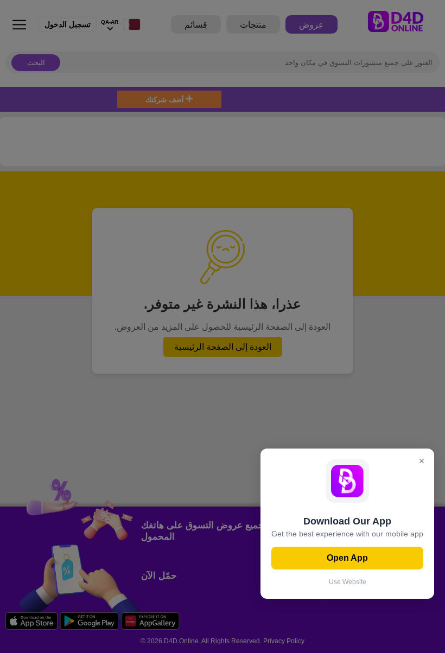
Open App (347, 557)
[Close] (422, 462)
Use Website (347, 582)
